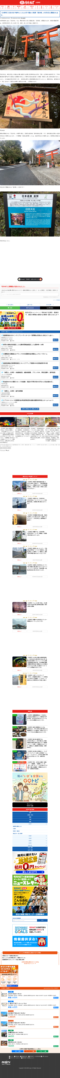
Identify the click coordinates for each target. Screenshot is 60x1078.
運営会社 (17, 1056)
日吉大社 (5, 448)
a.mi (8, 450)
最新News (8, 7)
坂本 (1, 448)
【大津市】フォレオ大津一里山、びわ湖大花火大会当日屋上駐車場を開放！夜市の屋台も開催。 (37, 604)
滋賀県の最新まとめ (17, 826)
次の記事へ (49, 304)
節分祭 (9, 448)
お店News (25, 7)
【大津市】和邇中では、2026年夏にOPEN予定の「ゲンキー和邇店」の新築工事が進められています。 (37, 533)
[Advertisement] (30, 464)
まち (37, 7)
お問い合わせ (45, 1056)
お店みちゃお (32, 7)
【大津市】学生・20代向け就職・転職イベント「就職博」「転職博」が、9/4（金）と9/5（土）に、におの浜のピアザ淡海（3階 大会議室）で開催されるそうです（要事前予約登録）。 (37, 765)
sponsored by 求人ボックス (17, 331)
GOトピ (2, 7)
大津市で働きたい (6, 331)
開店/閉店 (18, 7)
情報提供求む (25, 1056)
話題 (41, 7)
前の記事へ (11, 304)
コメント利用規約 (56, 300)
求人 (13, 7)
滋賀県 (23, 18)
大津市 (37, 2)
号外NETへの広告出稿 (35, 1056)
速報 (51, 7)
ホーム (11, 1056)
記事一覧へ (30, 304)
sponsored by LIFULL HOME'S (51, 988)
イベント (46, 7)
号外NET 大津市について (28, 1058)
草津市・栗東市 (16, 831)
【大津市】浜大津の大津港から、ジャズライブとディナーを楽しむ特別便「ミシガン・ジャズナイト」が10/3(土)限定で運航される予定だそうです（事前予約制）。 (37, 754)
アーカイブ (57, 7)
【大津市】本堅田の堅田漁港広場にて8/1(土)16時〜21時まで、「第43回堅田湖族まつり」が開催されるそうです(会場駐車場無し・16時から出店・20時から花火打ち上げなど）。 (37, 485)
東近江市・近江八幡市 (17, 833)
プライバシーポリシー (15, 1058)
